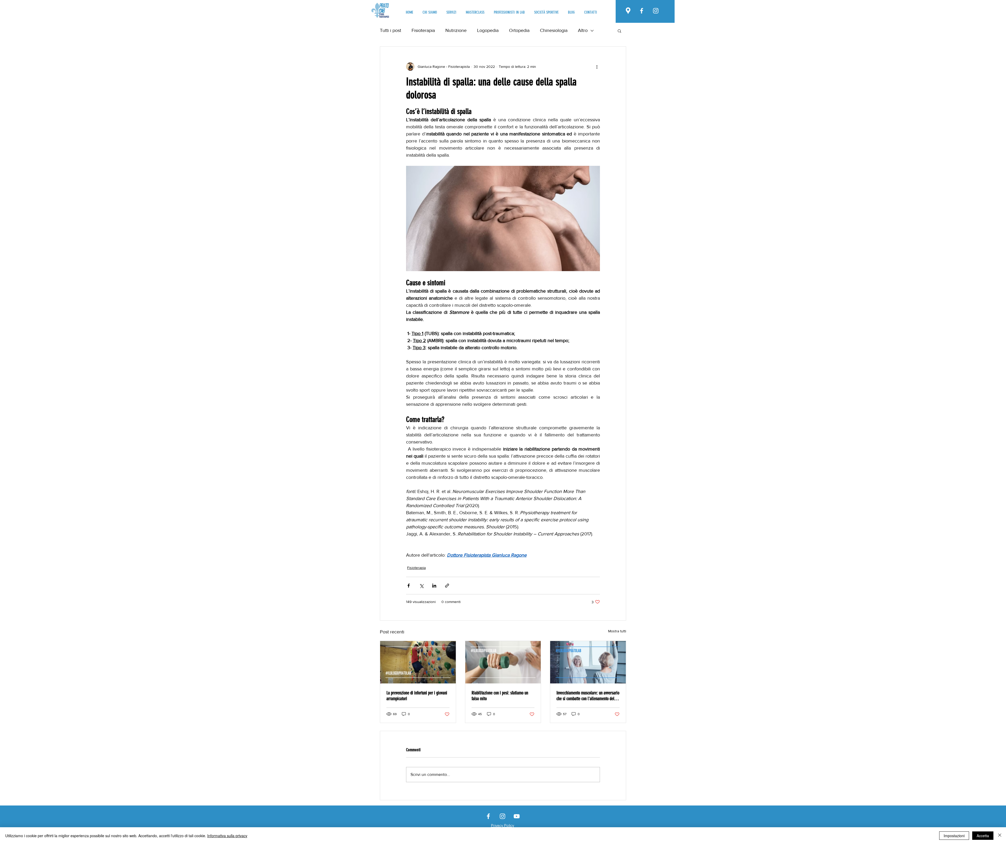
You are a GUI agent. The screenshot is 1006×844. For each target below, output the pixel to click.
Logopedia (488, 30)
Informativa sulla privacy (227, 835)
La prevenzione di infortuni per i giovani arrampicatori (416, 695)
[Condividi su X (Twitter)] (421, 585)
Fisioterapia (423, 30)
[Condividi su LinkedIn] (434, 585)
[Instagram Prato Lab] (655, 10)
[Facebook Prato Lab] (641, 10)
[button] (619, 31)
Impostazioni (954, 835)
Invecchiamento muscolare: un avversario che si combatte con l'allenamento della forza (587, 695)
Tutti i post (390, 30)
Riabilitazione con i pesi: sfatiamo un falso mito (500, 695)
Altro (583, 30)
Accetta (983, 835)
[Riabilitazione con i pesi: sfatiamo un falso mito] (503, 662)
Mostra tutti (617, 631)
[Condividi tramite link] (447, 585)
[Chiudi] (1000, 835)
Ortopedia (519, 30)
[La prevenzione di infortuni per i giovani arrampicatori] (418, 662)
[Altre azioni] (597, 66)
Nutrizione (456, 30)
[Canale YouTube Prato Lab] (516, 816)
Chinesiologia (553, 30)
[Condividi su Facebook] (408, 585)
